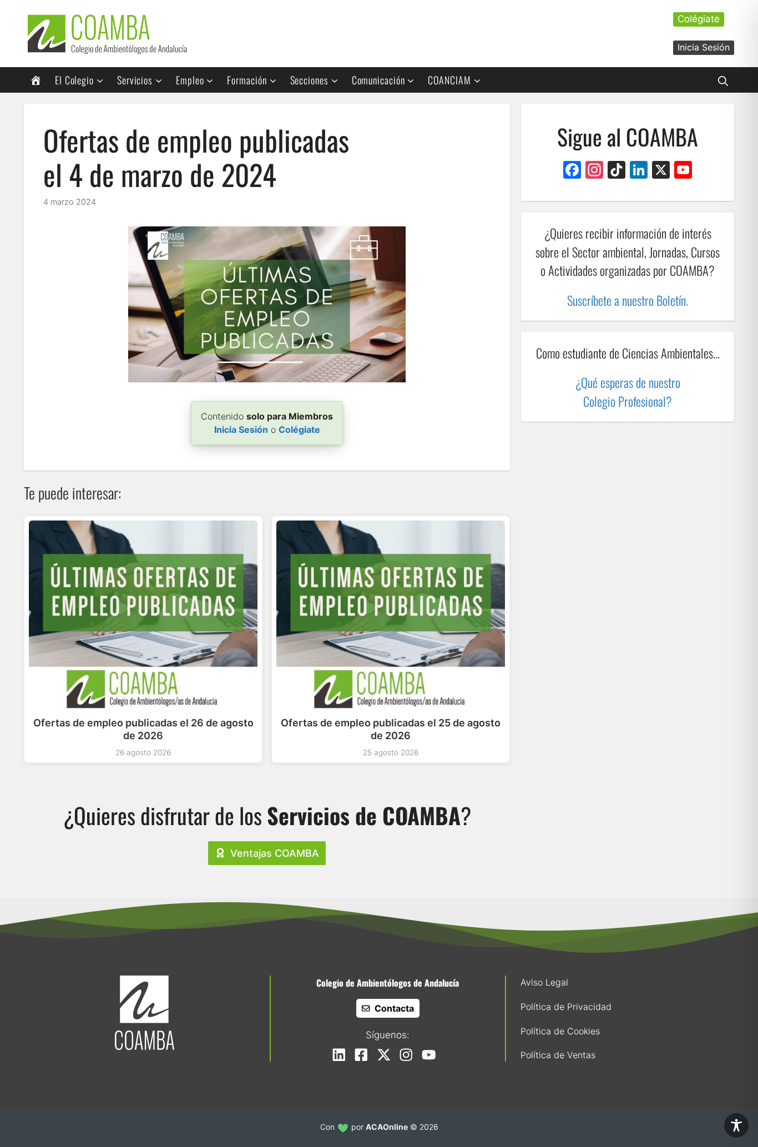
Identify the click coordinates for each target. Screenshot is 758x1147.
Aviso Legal (544, 982)
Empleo (190, 80)
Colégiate (699, 18)
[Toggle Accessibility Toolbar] (736, 1125)
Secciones (309, 80)
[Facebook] (572, 171)
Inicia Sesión (704, 47)
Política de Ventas (558, 1054)
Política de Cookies (560, 1031)
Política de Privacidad (566, 1006)
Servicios (135, 80)
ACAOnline (387, 1126)
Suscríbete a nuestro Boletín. (627, 300)
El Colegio (74, 80)
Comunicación (378, 80)
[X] (661, 171)
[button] (723, 80)
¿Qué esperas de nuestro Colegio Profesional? (627, 391)
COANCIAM (449, 80)
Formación (246, 80)
